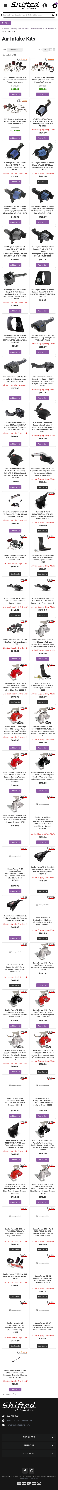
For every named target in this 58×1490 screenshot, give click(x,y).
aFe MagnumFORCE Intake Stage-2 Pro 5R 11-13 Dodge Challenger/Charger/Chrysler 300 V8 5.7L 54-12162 (42, 209)
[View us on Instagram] (31, 1470)
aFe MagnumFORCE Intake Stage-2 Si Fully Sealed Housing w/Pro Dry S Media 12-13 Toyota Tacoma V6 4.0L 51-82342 (15, 294)
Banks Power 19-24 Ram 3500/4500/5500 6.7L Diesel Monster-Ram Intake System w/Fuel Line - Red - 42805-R (42, 1053)
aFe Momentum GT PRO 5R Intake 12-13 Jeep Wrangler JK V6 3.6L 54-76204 (43, 337)
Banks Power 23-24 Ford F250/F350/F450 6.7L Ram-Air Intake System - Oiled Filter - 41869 (43, 1232)
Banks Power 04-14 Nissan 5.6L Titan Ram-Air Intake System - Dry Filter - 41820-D (42, 600)
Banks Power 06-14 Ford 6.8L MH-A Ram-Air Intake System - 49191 (15, 642)
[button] (29, 15)
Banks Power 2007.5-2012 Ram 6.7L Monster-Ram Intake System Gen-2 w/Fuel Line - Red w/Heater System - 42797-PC (15, 1188)
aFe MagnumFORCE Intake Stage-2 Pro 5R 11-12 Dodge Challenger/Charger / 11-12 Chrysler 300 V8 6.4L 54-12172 (15, 209)
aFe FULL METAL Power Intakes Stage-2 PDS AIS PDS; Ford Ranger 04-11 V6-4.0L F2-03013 (42, 122)
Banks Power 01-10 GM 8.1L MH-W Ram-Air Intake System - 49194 (15, 557)
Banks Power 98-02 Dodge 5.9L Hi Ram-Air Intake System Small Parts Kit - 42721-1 (42, 1279)
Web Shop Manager (30, 1478)
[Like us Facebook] (25, 1470)
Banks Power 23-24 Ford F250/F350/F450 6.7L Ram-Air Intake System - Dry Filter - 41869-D (15, 1232)
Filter (6, 23)
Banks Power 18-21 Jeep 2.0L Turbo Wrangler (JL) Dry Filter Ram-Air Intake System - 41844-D (43, 870)
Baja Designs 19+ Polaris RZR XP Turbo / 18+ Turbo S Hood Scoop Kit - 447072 (15, 514)
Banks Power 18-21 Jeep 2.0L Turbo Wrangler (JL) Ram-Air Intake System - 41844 (15, 918)
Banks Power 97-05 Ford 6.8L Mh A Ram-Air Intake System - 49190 (15, 1276)
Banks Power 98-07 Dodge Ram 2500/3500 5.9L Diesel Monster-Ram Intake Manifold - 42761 (43, 1326)
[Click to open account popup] (44, 5)
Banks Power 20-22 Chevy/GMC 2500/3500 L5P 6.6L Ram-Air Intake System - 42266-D (15, 1101)
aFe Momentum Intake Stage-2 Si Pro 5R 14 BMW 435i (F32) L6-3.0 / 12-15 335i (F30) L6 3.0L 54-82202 (15, 426)
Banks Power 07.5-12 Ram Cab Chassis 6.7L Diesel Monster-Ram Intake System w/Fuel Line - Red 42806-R (15, 686)
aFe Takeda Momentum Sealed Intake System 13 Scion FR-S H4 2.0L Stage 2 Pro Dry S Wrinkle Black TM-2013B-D (15, 473)
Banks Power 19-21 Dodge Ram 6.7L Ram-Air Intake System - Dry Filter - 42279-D (42, 921)
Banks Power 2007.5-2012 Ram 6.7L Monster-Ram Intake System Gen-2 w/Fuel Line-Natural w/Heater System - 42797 (42, 1188)
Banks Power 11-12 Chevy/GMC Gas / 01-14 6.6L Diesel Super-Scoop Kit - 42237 (42, 686)
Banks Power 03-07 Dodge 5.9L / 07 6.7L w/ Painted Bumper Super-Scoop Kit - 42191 (43, 558)
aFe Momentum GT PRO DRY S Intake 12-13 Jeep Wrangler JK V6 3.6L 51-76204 (15, 379)
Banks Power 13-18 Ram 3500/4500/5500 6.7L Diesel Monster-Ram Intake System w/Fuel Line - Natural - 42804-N (43, 731)
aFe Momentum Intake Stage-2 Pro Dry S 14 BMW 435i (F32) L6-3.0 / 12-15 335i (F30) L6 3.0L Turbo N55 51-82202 (43, 381)
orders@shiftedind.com (19, 1425)
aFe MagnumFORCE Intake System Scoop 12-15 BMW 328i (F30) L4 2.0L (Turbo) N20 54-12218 (42, 293)
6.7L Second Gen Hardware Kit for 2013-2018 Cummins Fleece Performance (15, 121)
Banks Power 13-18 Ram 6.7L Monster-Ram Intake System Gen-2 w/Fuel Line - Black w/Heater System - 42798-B (42, 775)
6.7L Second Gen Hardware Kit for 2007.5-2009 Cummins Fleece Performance (15, 80)
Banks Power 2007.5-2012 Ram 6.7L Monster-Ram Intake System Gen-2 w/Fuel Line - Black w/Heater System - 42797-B (43, 1145)
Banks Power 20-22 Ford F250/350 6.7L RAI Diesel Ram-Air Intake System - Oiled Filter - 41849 (15, 1144)
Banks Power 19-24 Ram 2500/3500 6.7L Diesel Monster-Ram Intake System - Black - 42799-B (15, 1013)
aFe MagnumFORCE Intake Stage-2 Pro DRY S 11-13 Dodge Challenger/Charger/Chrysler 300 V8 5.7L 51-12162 (42, 251)
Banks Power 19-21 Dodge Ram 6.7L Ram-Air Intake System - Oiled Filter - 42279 (15, 968)
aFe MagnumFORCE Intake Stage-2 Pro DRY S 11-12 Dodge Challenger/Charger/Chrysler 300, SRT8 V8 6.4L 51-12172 (15, 251)
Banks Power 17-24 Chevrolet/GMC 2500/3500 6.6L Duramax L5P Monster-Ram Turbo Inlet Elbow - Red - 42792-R (15, 874)
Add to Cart (15, 94)
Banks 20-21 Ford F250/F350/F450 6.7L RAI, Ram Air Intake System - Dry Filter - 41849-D (42, 515)
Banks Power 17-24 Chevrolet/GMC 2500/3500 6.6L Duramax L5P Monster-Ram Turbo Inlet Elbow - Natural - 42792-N (42, 822)
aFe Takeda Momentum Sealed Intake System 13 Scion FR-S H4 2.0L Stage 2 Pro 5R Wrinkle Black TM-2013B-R (43, 427)
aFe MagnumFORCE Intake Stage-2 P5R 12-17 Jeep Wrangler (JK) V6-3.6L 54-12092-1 (15, 166)
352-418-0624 (13, 1416)
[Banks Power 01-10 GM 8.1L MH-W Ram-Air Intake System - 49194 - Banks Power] (23, 537)
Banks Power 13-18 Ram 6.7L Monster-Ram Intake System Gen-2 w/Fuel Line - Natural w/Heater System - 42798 (15, 818)
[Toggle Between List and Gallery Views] (52, 49)
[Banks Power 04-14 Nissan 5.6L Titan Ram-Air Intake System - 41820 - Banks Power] (23, 580)
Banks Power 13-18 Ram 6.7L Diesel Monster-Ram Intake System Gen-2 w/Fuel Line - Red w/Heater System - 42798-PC (15, 776)
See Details (42, 182)
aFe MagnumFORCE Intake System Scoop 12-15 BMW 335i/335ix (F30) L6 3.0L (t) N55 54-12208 (15, 338)
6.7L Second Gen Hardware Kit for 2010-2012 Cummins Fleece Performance (43, 80)
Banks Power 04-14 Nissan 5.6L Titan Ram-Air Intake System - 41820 (15, 600)
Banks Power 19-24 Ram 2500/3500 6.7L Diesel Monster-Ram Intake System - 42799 (42, 966)
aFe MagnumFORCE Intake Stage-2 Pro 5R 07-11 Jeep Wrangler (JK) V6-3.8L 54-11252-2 (42, 166)
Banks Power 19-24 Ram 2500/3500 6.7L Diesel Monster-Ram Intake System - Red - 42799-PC (42, 1013)
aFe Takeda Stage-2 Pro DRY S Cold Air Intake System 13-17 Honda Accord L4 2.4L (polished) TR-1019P (42, 472)
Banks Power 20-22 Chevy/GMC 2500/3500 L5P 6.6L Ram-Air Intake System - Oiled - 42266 (43, 1101)
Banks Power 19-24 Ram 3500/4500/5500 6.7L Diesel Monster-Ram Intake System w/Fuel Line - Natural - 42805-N (15, 1054)
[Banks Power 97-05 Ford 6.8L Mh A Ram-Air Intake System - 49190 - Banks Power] (23, 1256)
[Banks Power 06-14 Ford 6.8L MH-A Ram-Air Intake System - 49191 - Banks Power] (23, 621)
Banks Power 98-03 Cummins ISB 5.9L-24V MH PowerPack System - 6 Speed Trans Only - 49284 (15, 1327)
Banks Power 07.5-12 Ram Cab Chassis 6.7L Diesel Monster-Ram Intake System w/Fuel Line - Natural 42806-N (42, 643)
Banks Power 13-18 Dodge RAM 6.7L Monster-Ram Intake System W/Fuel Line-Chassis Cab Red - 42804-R (15, 730)
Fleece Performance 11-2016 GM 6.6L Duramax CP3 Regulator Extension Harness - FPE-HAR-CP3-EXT (15, 1374)
